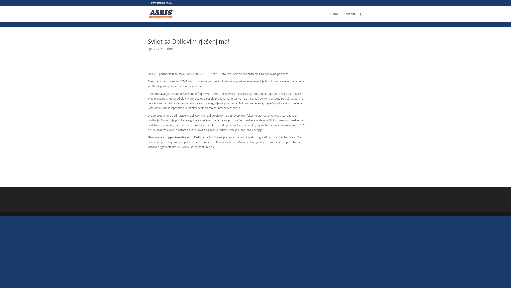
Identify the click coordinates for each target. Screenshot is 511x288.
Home (334, 14)
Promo (169, 49)
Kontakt (349, 14)
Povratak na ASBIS (161, 3)
